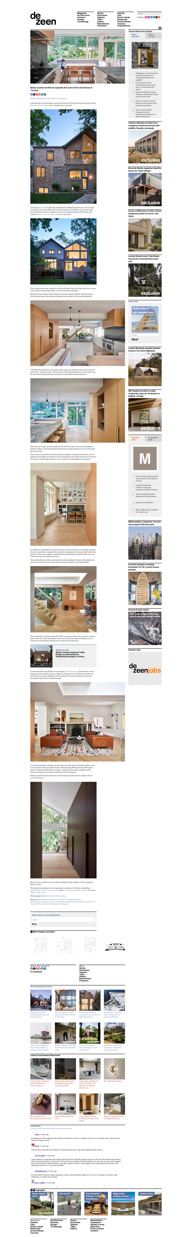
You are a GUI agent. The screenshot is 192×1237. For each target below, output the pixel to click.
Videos (100, 22)
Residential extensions (48, 899)
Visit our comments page (40, 1128)
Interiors (81, 17)
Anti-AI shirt (64, 1194)
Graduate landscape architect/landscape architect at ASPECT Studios (147, 487)
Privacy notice (97, 1229)
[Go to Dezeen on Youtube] (159, 17)
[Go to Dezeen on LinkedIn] (151, 17)
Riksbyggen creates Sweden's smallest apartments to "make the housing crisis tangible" (147, 76)
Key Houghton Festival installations (93, 1196)
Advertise (95, 1227)
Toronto (42, 207)
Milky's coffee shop (37, 892)
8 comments (62, 98)
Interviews (102, 15)
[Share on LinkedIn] (42, 94)
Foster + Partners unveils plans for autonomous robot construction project (146, 103)
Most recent (151, 36)
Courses (121, 24)
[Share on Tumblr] (45, 94)
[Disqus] (77, 1158)
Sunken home (146, 1194)
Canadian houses (73, 899)
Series (100, 13)
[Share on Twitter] (34, 94)
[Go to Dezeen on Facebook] (154, 17)
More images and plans (44, 932)
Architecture (83, 15)
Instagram (65, 904)
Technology (82, 22)
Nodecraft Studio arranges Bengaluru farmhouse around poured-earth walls (147, 94)
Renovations (43, 904)
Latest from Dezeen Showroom (45, 1055)
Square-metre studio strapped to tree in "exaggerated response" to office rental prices (146, 113)
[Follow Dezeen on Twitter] (156, 17)
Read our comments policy (61, 1128)
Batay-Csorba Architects (40, 105)
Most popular (135, 36)
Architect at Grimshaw (144, 502)
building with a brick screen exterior (44, 890)
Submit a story (97, 1225)
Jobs (119, 15)
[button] (160, 28)
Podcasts (101, 26)
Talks (100, 20)
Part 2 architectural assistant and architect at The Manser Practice (147, 478)
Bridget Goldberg (37, 98)
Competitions (123, 26)
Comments (95, 1222)
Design (80, 20)
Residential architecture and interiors (79, 901)
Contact (94, 1231)
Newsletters (103, 24)
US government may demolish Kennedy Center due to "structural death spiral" (146, 86)
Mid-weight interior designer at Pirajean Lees (147, 511)
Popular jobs (135, 439)
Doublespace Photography (55, 896)
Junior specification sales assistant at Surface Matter (146, 495)
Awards (120, 13)
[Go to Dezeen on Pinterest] (146, 17)
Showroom (122, 20)
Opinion (101, 17)
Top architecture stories (140, 31)
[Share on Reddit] (39, 94)
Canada (33, 904)
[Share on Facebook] (31, 94)
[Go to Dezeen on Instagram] (148, 17)
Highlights (40, 1190)
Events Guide (123, 17)
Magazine (82, 13)
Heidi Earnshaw (71, 671)
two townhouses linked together (74, 890)
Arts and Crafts (57, 901)
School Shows (124, 22)
